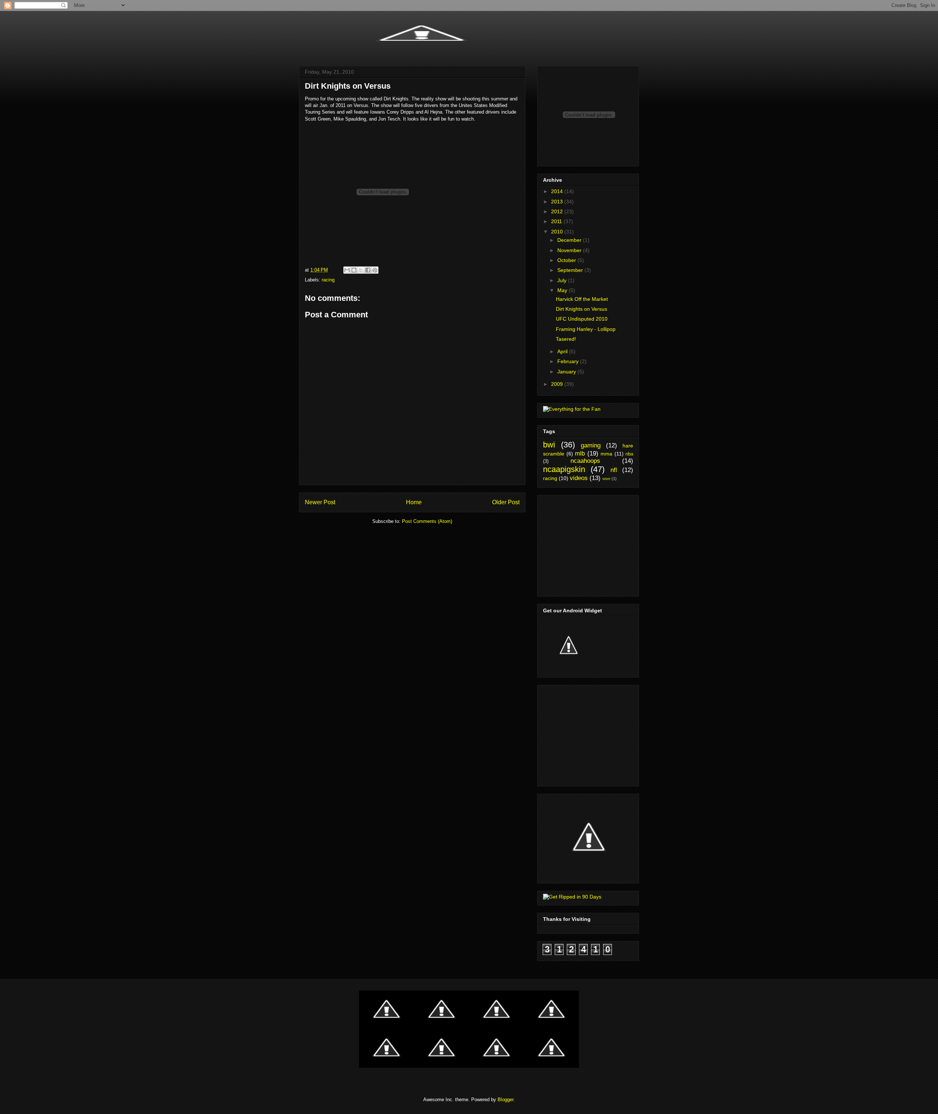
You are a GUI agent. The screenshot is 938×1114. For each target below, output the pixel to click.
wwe (606, 478)
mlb (580, 453)
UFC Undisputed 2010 (582, 319)
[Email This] (347, 270)
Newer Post (320, 502)
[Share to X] (361, 270)
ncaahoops (585, 460)
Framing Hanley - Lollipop (586, 329)
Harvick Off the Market (582, 299)
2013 (557, 201)
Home (414, 502)
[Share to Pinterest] (374, 270)
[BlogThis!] (354, 270)
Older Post (506, 502)
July (562, 280)
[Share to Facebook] (368, 270)
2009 (557, 384)
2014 (557, 191)
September (570, 270)
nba (629, 454)
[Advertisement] (589, 544)
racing (328, 280)
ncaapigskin (564, 469)
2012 (557, 211)
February (568, 361)
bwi (549, 444)
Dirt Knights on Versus (581, 309)
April (563, 351)
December (570, 240)
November (570, 250)
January (567, 372)
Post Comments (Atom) (427, 521)
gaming (591, 445)
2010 (557, 232)
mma (606, 454)
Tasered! (566, 339)
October (567, 260)
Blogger (505, 1099)
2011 (557, 221)
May (563, 290)
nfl (613, 469)
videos (579, 478)
